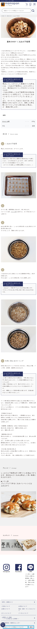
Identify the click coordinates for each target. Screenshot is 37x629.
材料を (3, 624)
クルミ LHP (6, 121)
